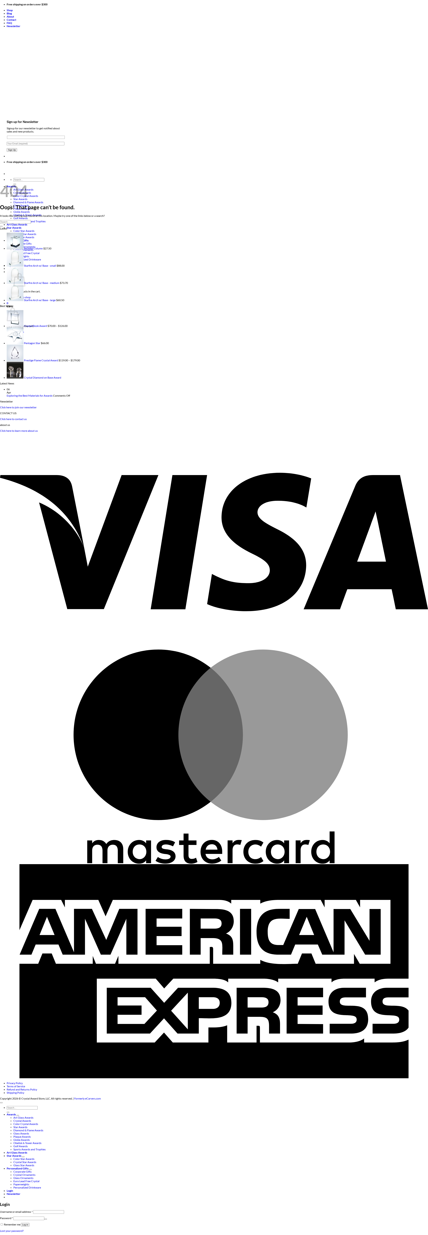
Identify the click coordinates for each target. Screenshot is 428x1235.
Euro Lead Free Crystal (26, 1181)
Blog (9, 13)
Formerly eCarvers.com (87, 1098)
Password (6, 1218)
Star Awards (14, 227)
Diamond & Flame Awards (28, 202)
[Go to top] (1, 1102)
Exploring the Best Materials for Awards (29, 395)
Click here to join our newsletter (18, 407)
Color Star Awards (23, 230)
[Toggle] (17, 1115)
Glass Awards (21, 1133)
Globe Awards (21, 211)
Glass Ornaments (23, 1177)
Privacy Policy (15, 1083)
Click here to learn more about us (19, 430)
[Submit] (1, 226)
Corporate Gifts (22, 1171)
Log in (25, 1224)
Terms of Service (16, 1086)
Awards (11, 1114)
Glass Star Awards (23, 1165)
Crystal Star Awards (24, 1162)
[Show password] (45, 1219)
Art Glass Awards (17, 224)
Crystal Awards (22, 1120)
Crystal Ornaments (24, 1174)
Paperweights (21, 1184)
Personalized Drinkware (27, 1187)
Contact (11, 19)
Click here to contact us (13, 419)
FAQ (9, 22)
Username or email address (16, 1211)
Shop (10, 10)
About (10, 16)
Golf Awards (20, 218)
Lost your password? (12, 1230)
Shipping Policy (15, 1092)
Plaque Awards (22, 1136)
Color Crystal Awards (25, 1123)
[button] (13, 26)
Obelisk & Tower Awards (27, 1143)
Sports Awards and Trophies (29, 1149)
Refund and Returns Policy (22, 1089)
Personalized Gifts (18, 1168)
